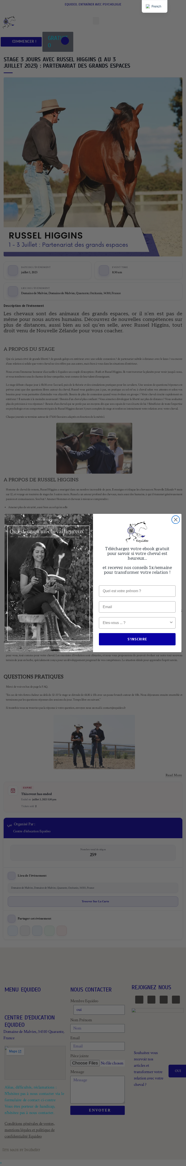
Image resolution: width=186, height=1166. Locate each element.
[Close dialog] (176, 520)
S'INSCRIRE (137, 639)
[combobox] (136, 622)
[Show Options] (171, 622)
